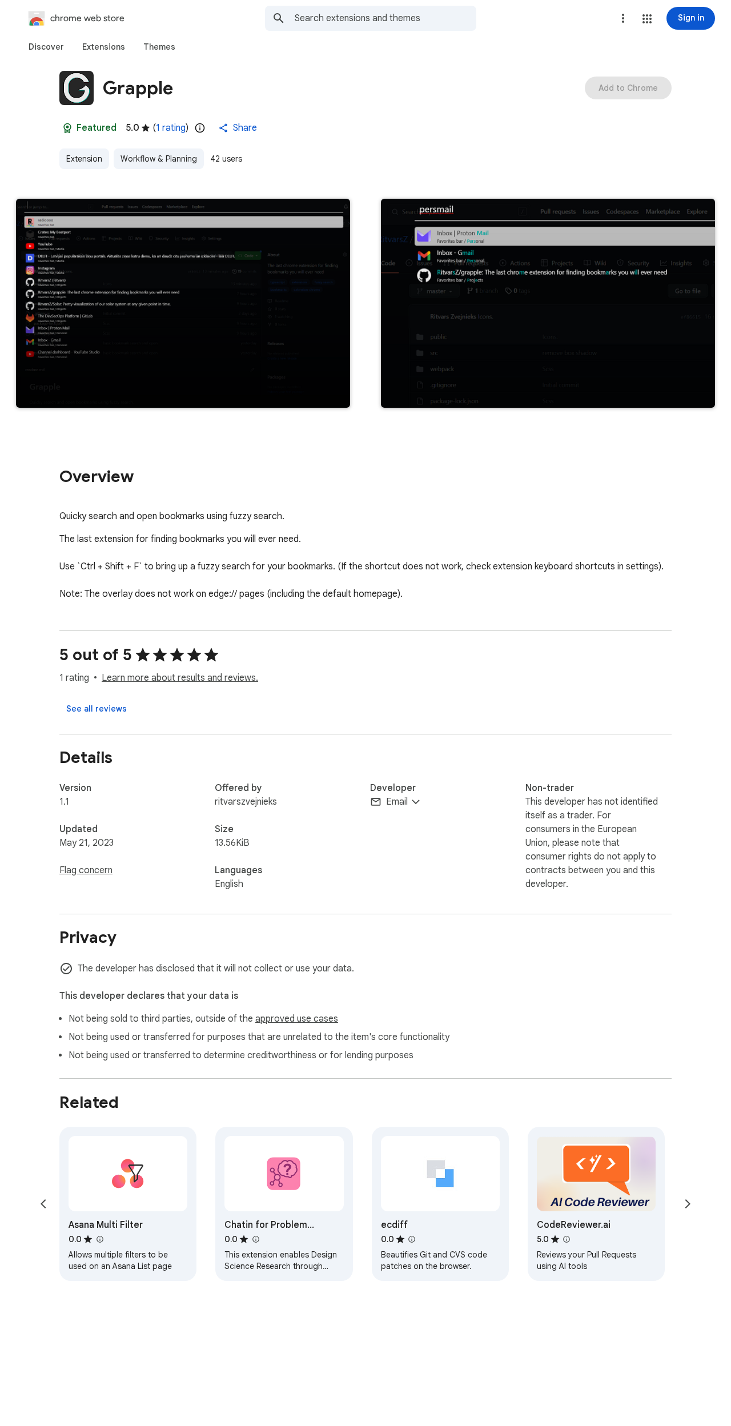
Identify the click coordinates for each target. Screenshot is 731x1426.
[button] (647, 18)
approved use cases (296, 1019)
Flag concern (86, 870)
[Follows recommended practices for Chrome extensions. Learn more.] (67, 128)
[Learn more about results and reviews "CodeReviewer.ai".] (566, 1239)
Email (397, 802)
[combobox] (385, 18)
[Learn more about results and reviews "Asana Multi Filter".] (99, 1239)
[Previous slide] (43, 1203)
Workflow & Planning (159, 159)
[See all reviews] (96, 708)
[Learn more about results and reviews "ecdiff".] (411, 1239)
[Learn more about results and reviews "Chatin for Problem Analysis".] (255, 1239)
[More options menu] (623, 18)
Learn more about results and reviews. (180, 678)
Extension (84, 159)
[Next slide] (687, 1203)
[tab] (46, 47)
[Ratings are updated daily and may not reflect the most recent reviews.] (199, 128)
